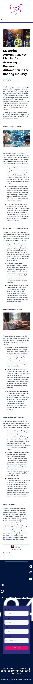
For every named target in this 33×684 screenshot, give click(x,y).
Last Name (7, 618)
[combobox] (7, 640)
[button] (1, 19)
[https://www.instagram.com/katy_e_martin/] (30, 572)
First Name (7, 609)
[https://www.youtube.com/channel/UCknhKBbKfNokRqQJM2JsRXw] (30, 579)
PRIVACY (17, 673)
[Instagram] (17, 550)
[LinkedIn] (14, 550)
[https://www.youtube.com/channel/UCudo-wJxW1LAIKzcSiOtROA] (2, 591)
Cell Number (8, 636)
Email (6, 627)
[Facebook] (12, 550)
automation (6, 79)
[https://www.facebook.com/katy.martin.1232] (30, 566)
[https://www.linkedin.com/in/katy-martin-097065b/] (2, 585)
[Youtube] (20, 550)
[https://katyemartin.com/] (16, 9)
